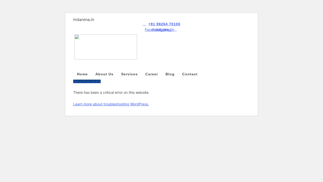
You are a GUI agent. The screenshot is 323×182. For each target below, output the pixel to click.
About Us (104, 74)
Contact (190, 74)
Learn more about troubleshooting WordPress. (111, 104)
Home (82, 74)
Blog (170, 74)
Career (151, 74)
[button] (161, 65)
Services (129, 74)
